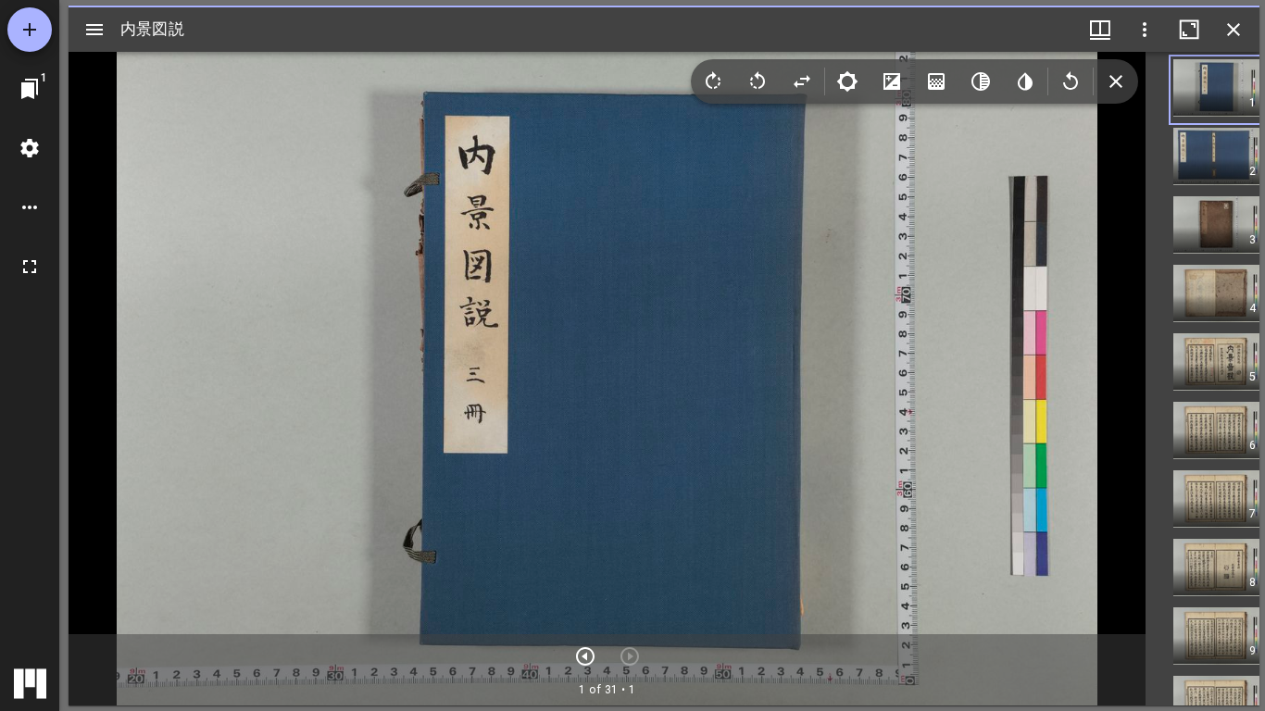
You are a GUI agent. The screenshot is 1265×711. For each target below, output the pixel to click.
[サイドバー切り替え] (94, 29)
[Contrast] (892, 81)
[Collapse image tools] (1116, 81)
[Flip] (802, 81)
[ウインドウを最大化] (1189, 29)
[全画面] (29, 266)
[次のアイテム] (585, 656)
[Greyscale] (980, 81)
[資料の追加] (29, 29)
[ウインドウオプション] (1144, 29)
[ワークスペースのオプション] (29, 207)
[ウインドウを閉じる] (1233, 29)
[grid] (1202, 378)
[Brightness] (847, 81)
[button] (1216, 89)
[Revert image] (1070, 81)
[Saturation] (936, 81)
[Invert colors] (1025, 81)
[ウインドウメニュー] (1100, 29)
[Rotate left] (757, 81)
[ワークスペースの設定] (29, 148)
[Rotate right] (713, 81)
